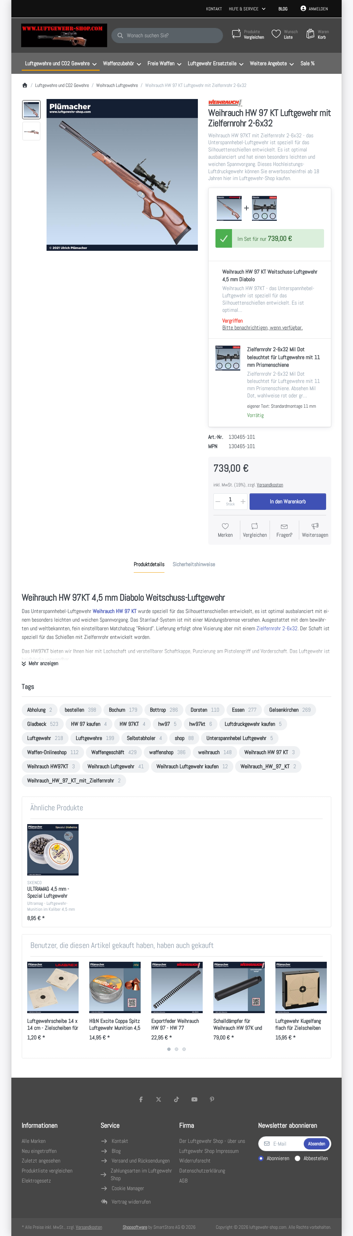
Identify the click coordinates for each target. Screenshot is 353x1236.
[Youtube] (194, 1099)
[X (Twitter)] (159, 1099)
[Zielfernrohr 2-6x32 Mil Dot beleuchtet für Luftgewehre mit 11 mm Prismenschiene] (264, 208)
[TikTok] (176, 1099)
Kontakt (214, 9)
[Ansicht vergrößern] (122, 175)
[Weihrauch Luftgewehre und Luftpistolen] (225, 103)
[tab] (149, 564)
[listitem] (122, 175)
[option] (31, 109)
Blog (283, 9)
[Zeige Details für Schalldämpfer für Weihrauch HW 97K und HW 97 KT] (239, 987)
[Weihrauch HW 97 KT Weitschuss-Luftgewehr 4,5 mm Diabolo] (229, 208)
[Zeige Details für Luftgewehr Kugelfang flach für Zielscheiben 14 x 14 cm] (301, 987)
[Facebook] (141, 1099)
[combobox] (167, 35)
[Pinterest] (212, 1099)
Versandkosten (270, 485)
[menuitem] (61, 63)
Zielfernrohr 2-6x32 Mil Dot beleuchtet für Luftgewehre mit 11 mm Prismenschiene (283, 357)
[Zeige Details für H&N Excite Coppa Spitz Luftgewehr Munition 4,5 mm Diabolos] (115, 987)
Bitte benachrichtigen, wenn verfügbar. (262, 327)
